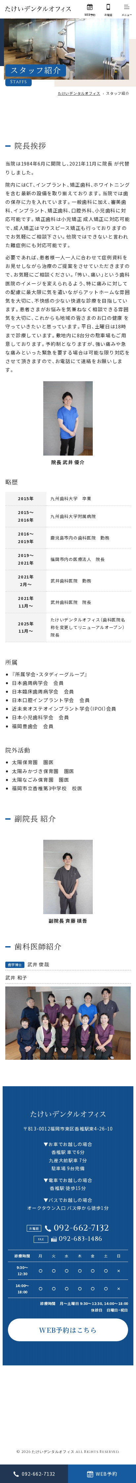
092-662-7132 (81, 1228)
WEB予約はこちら (68, 1330)
